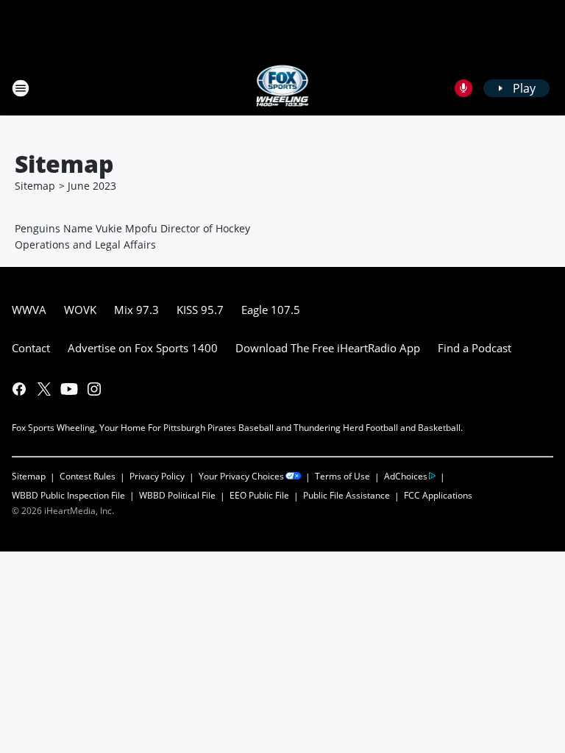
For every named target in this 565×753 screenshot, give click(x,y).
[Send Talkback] (463, 88)
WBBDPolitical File (177, 495)
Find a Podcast (474, 347)
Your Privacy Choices (241, 476)
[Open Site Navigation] (20, 88)
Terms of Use (342, 476)
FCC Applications (438, 495)
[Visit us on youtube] (69, 389)
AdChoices (405, 476)
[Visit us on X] (44, 389)
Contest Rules (88, 476)
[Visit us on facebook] (19, 389)
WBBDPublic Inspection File (68, 495)
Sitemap (35, 186)
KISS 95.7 (200, 309)
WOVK (80, 309)
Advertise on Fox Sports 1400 (143, 347)
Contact (31, 347)
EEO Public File (259, 495)
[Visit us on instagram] (94, 389)
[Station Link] (283, 88)
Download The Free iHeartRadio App (327, 347)
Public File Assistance (346, 495)
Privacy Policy (157, 476)
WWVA (29, 309)
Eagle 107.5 (270, 309)
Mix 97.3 (136, 309)
